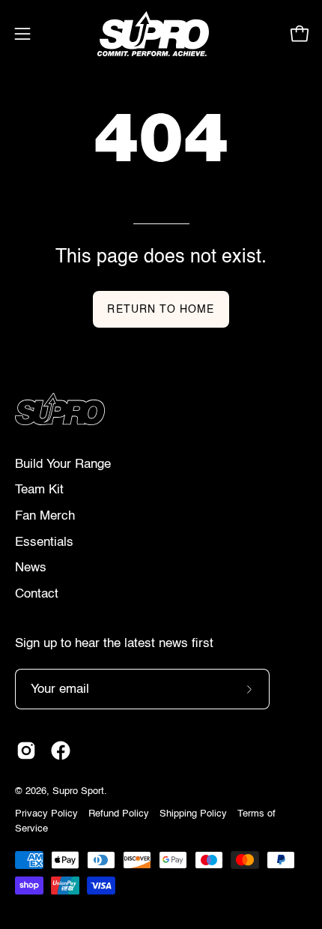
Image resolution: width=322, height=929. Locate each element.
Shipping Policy (193, 814)
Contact (36, 594)
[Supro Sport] (161, 33)
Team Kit (39, 490)
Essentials (44, 542)
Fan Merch (45, 516)
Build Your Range (63, 464)
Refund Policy (118, 814)
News (30, 568)
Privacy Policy (46, 814)
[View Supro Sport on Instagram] (26, 750)
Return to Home (160, 309)
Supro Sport (78, 791)
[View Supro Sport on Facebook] (60, 750)
